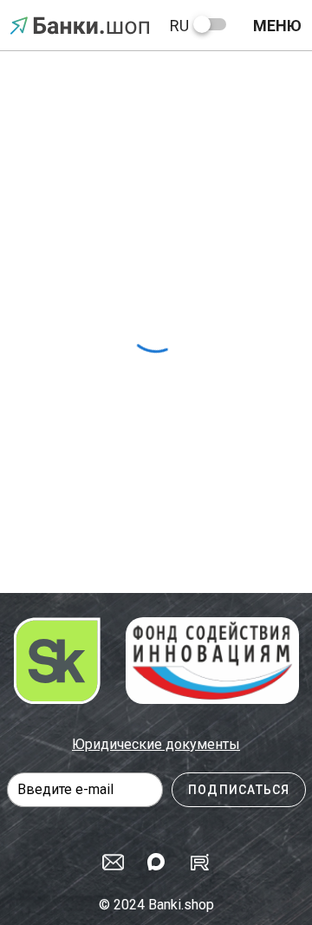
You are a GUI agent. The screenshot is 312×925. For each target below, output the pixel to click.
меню (277, 25)
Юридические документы (156, 744)
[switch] (209, 24)
